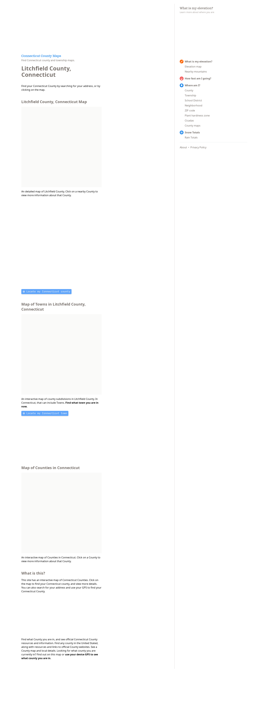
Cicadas (189, 120)
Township (190, 95)
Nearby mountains (196, 71)
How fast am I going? (198, 78)
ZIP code (190, 110)
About (183, 147)
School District (193, 100)
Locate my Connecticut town (46, 413)
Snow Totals (192, 132)
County (189, 90)
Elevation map (193, 66)
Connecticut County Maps (41, 56)
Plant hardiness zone (197, 115)
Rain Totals (191, 137)
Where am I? (192, 85)
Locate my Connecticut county (48, 291)
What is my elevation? (198, 61)
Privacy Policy (198, 147)
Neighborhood (193, 105)
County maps (192, 125)
